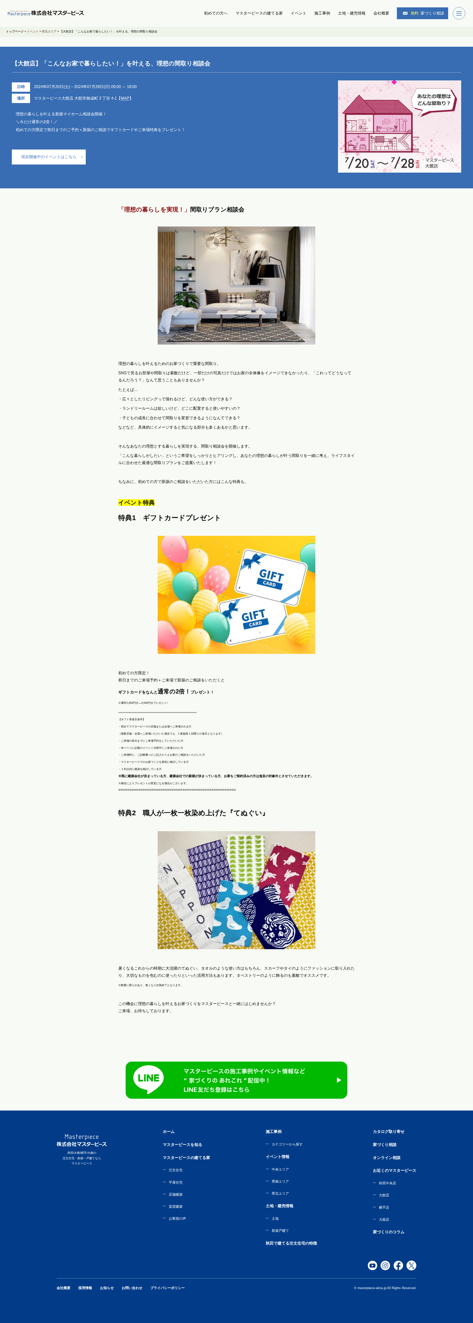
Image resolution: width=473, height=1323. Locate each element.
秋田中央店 (387, 1183)
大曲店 (384, 1219)
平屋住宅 (176, 1182)
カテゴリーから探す (287, 1144)
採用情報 (85, 1288)
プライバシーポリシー (167, 1288)
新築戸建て (280, 1231)
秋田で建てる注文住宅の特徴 (291, 1243)
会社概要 (381, 13)
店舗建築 (176, 1194)
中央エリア (280, 1169)
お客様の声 (177, 1218)
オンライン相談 (387, 1158)
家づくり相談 (427, 13)
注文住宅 (176, 1170)
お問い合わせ (132, 1288)
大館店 (384, 1195)
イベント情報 (277, 1157)
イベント (298, 13)
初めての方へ (216, 13)
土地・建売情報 (352, 13)
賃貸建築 (176, 1206)
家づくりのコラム (389, 1232)
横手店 (384, 1207)
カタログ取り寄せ (389, 1131)
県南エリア (280, 1181)
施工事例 (322, 13)
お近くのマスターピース (394, 1170)
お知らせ (107, 1288)
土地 (275, 1218)
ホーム (169, 1131)
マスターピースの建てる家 (259, 13)
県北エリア (280, 1193)
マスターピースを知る (182, 1145)
